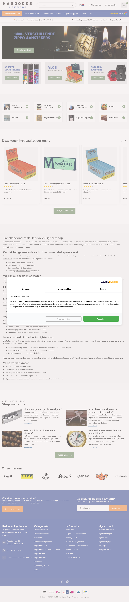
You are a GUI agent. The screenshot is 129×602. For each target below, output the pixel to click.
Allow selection (63, 319)
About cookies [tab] (64, 289)
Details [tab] (103, 289)
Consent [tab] (25, 289)
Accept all (101, 319)
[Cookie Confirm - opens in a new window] (110, 281)
